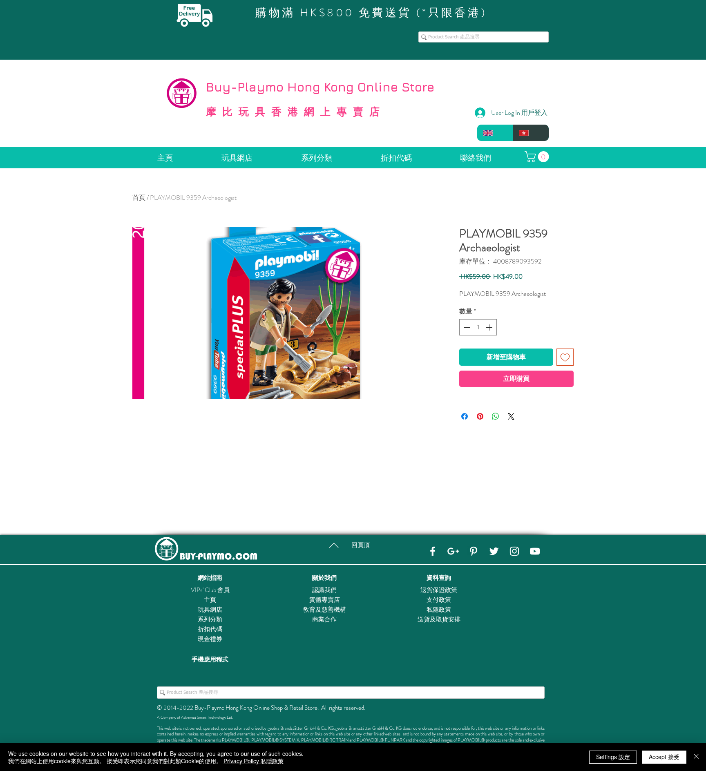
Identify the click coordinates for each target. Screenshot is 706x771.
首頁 (138, 197)
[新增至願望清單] (565, 357)
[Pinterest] (473, 551)
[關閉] (696, 757)
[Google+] (453, 551)
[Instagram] (514, 551)
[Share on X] (511, 416)
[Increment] (490, 327)
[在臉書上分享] (464, 416)
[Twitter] (494, 551)
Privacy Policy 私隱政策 (253, 761)
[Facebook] (433, 551)
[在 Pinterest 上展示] (480, 416)
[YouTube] (535, 551)
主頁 (210, 599)
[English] (495, 133)
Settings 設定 (613, 757)
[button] (538, 156)
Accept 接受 (664, 757)
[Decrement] (466, 327)
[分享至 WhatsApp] (495, 416)
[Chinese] (531, 133)
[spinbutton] (478, 327)
